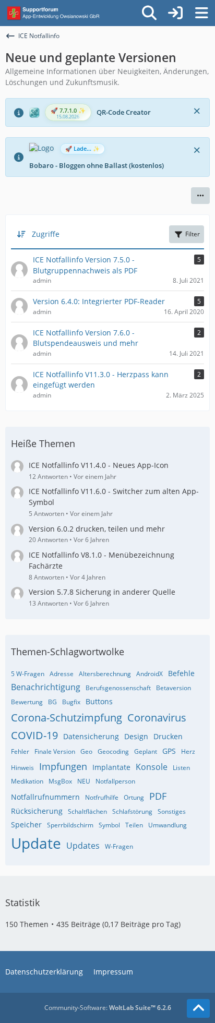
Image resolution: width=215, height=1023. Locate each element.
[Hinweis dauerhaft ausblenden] (198, 110)
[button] (200, 195)
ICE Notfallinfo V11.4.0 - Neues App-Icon (99, 465)
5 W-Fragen (27, 673)
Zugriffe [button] (45, 234)
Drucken (168, 736)
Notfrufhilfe (101, 797)
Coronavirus (156, 718)
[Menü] (201, 13)
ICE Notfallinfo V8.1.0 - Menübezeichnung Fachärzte (101, 560)
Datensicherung (91, 736)
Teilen (134, 825)
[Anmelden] (175, 13)
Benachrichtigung (45, 687)
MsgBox (60, 781)
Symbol (109, 825)
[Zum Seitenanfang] (198, 1008)
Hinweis (22, 767)
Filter (192, 234)
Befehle (181, 673)
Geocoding (113, 751)
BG (52, 701)
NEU (83, 781)
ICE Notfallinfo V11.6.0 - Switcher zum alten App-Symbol (114, 496)
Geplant (145, 751)
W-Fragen (119, 846)
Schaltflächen (87, 811)
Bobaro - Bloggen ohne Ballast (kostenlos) (96, 165)
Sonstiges (172, 811)
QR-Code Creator (124, 112)
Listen (181, 767)
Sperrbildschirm (70, 825)
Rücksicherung (37, 811)
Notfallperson (115, 781)
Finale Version (54, 751)
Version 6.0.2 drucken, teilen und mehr (97, 529)
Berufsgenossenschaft (118, 687)
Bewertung (27, 701)
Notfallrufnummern (45, 797)
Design (136, 736)
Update (36, 843)
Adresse (62, 673)
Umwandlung (167, 825)
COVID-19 (34, 735)
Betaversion (173, 687)
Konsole (152, 767)
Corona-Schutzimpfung (66, 718)
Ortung (134, 797)
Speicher (26, 824)
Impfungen (63, 766)
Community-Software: (107, 1007)
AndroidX (149, 673)
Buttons (99, 701)
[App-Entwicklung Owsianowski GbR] (54, 13)
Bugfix (71, 701)
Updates (83, 845)
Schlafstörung (132, 811)
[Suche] (149, 13)
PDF (157, 796)
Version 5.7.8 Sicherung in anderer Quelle (102, 592)
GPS (169, 751)
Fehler (20, 751)
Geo (86, 751)
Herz (188, 751)
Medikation (27, 781)
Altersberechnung (105, 673)
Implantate (111, 767)
